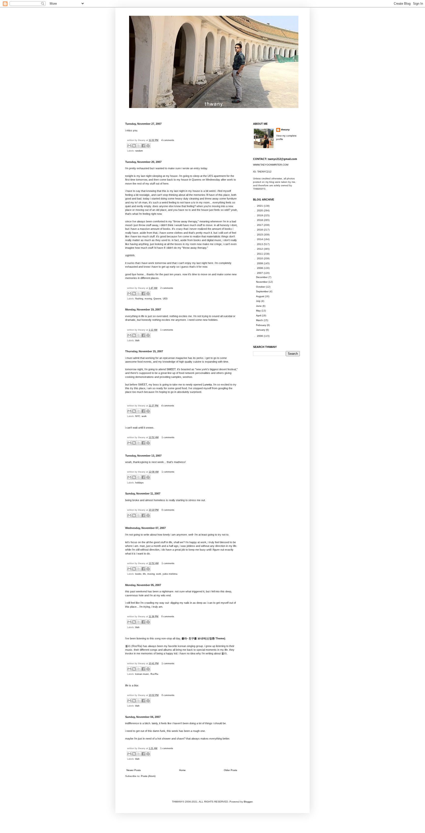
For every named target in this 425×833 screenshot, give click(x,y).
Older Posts (230, 770)
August (260, 296)
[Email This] (129, 145)
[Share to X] (138, 145)
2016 (260, 229)
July (258, 301)
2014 (260, 239)
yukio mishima (170, 574)
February (261, 325)
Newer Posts (133, 770)
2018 (260, 220)
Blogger (248, 801)
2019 (260, 215)
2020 (260, 210)
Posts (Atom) (148, 776)
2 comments (166, 288)
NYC (137, 416)
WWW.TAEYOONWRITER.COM (270, 164)
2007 (260, 273)
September (262, 291)
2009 (260, 263)
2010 (260, 258)
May (258, 310)
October (261, 286)
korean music (142, 674)
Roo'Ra (154, 674)
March (260, 320)
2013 (260, 244)
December (262, 277)
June (259, 306)
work (144, 416)
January (261, 329)
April (259, 315)
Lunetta (207, 384)
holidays (139, 482)
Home (182, 770)
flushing (139, 298)
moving (148, 298)
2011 (260, 253)
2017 (260, 225)
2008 (260, 268)
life (144, 574)
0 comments (168, 510)
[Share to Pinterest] (148, 145)
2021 (260, 205)
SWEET (171, 369)
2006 (260, 336)
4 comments (167, 140)
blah (137, 340)
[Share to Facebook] (143, 145)
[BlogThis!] (134, 145)
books (138, 574)
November (262, 281)
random (139, 151)
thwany (285, 129)
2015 (260, 234)
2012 (260, 248)
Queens (157, 298)
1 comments (166, 330)
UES (165, 298)
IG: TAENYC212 (262, 171)
